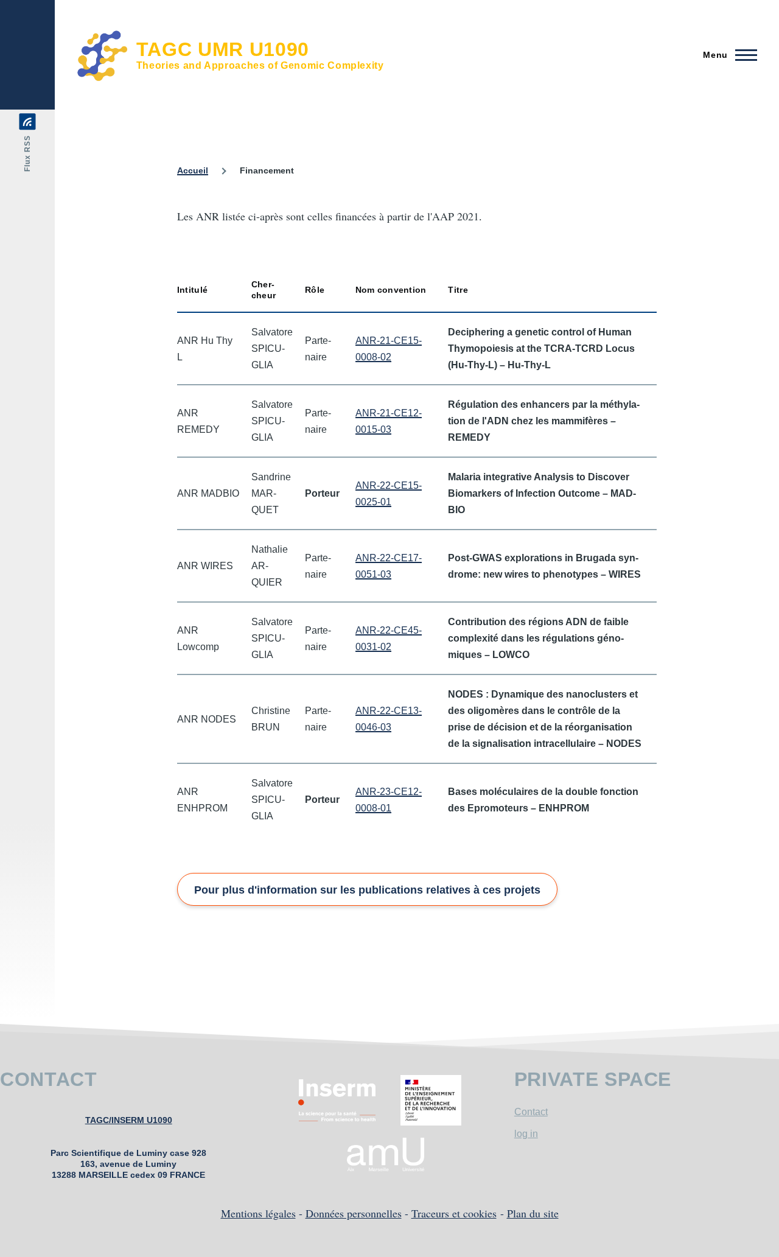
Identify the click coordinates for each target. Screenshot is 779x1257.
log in (526, 1134)
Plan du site (533, 1213)
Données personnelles (354, 1213)
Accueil (192, 170)
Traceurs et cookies (454, 1213)
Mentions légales (258, 1213)
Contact (531, 1112)
